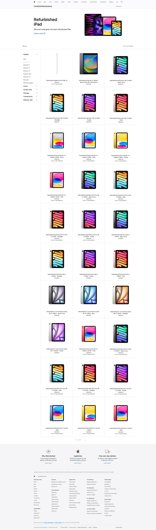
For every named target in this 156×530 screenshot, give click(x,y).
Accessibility (108, 482)
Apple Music (54, 497)
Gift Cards (36, 505)
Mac (35, 484)
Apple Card (36, 513)
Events (106, 513)
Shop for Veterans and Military (94, 513)
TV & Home (36, 498)
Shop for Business (91, 484)
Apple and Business (92, 482)
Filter (25, 46)
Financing (71, 500)
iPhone (35, 489)
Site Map (95, 527)
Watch (35, 491)
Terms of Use (72, 527)
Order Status (72, 505)
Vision (35, 493)
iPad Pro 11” (26, 71)
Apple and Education (92, 490)
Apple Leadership (109, 504)
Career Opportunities (110, 506)
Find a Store (72, 482)
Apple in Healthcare (92, 500)
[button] (117, 2)
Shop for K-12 (90, 492)
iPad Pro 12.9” (27, 74)
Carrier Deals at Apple (74, 502)
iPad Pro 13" (27, 77)
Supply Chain (108, 495)
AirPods (36, 495)
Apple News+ (54, 504)
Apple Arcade (54, 499)
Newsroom (107, 501)
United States (119, 527)
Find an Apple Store (48, 522)
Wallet (35, 511)
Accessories (37, 502)
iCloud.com (54, 486)
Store (35, 482)
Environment (108, 486)
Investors (107, 508)
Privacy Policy (64, 527)
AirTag (35, 500)
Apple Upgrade (73, 495)
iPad (24, 59)
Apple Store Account (56, 484)
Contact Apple (108, 515)
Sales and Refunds (82, 527)
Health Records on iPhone (93, 505)
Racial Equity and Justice (111, 493)
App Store (53, 511)
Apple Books (54, 508)
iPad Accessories (28, 83)
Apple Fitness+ (55, 501)
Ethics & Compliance (110, 511)
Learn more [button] (40, 33)
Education (107, 484)
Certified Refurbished (43, 6)
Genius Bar (72, 484)
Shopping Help (72, 507)
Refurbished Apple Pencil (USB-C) (56, 80)
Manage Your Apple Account (58, 482)
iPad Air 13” (26, 68)
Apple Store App (73, 491)
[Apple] (34, 476)
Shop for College (91, 494)
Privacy (106, 491)
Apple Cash (36, 517)
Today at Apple (73, 486)
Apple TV (53, 494)
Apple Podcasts (55, 506)
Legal (89, 527)
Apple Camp (72, 489)
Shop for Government (92, 511)
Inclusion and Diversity (110, 489)
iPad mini (26, 80)
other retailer (58, 522)
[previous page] (71, 440)
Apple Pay (36, 515)
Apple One (54, 492)
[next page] (84, 440)
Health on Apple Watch (92, 503)
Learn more (48, 463)
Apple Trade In (72, 498)
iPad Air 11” (26, 65)
